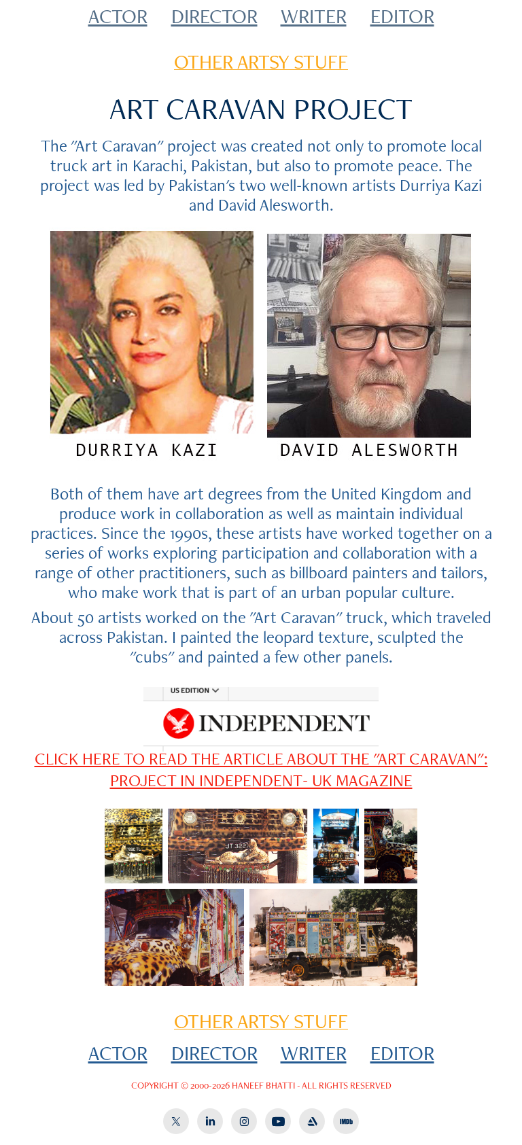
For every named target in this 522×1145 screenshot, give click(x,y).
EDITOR (402, 16)
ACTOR (117, 16)
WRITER (314, 16)
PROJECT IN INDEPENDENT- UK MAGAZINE (261, 780)
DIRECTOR (214, 16)
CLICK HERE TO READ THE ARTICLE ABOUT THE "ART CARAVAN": (261, 758)
